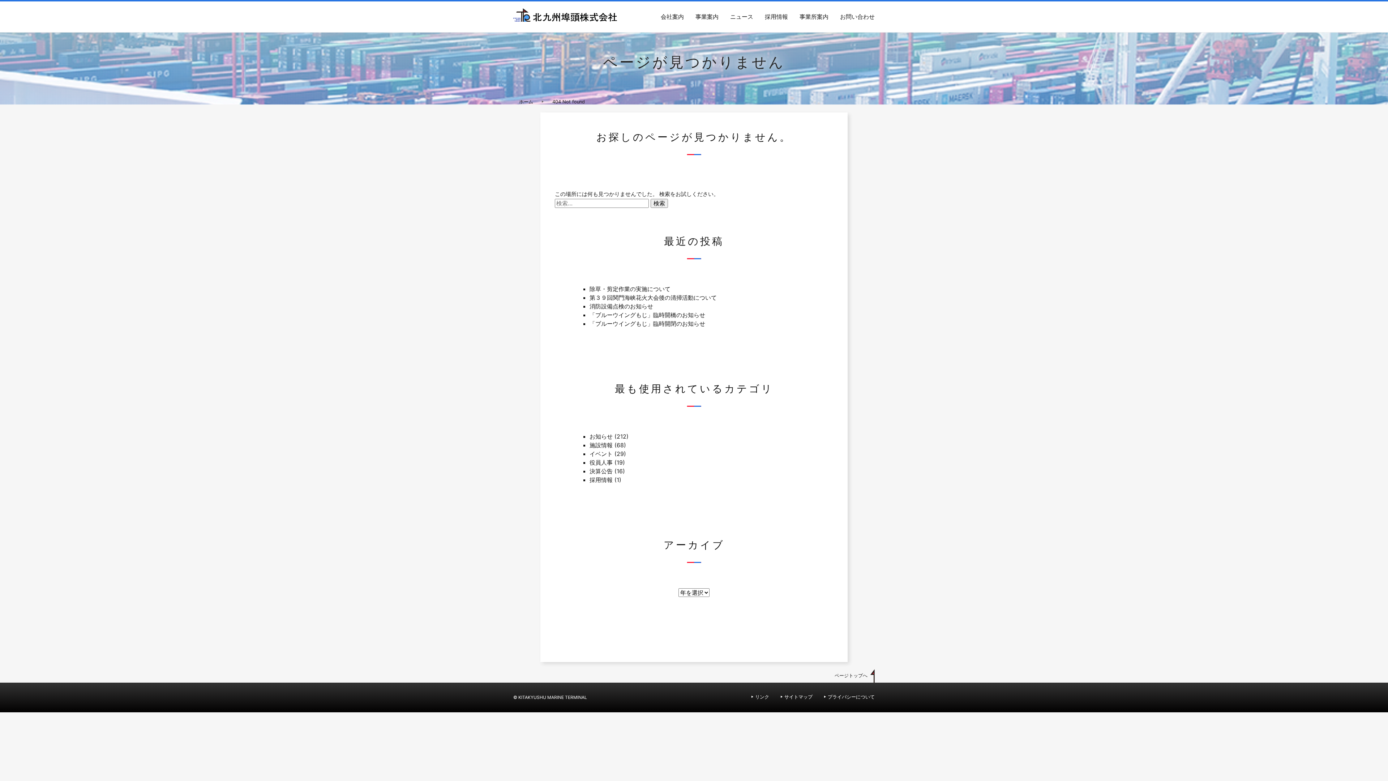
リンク (762, 697)
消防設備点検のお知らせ (621, 306)
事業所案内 (814, 16)
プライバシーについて (851, 697)
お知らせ (601, 436)
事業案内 (707, 16)
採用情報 (776, 16)
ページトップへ (851, 675)
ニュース (741, 16)
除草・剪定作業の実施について (630, 289)
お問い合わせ (857, 16)
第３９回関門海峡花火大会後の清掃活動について (653, 297)
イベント (601, 453)
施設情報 (601, 445)
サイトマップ (798, 697)
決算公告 (601, 471)
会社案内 (672, 16)
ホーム (526, 101)
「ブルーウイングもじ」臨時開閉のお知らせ (647, 323)
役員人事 (601, 462)
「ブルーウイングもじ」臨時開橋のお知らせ (647, 315)
